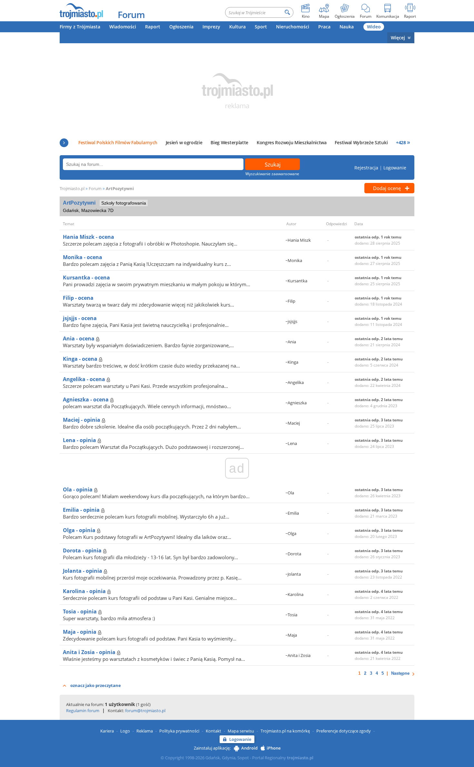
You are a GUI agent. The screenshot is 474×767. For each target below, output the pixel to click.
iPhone (274, 748)
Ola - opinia (78, 489)
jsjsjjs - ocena (80, 318)
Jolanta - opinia (83, 570)
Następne (400, 673)
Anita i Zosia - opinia (90, 652)
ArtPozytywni (120, 188)
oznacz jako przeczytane (95, 685)
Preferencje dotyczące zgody (343, 731)
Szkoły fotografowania (123, 203)
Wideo (374, 27)
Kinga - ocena (81, 358)
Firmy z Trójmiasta (80, 27)
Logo (125, 731)
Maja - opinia (80, 631)
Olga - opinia (80, 530)
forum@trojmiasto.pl (145, 710)
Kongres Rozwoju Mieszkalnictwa (292, 142)
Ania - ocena (79, 338)
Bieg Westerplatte (229, 142)
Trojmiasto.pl (72, 188)
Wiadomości (122, 27)
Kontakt (213, 731)
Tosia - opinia (80, 611)
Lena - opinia (80, 440)
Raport (152, 27)
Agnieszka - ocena (86, 399)
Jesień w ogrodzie (184, 142)
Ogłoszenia (181, 27)
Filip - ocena (78, 297)
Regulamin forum (82, 710)
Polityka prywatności (179, 731)
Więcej (398, 38)
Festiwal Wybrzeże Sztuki (361, 142)
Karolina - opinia (85, 591)
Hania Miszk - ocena (88, 236)
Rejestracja (366, 168)
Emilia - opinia (82, 509)
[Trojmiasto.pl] (81, 10)
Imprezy (211, 27)
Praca (324, 27)
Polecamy (64, 142)
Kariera (107, 731)
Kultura (237, 27)
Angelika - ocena (84, 379)
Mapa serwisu (241, 731)
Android (249, 748)
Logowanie (394, 168)
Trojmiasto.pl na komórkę (285, 731)
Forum (131, 14)
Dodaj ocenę (387, 188)
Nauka (347, 27)
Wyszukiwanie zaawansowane (272, 174)
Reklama (144, 731)
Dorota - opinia (83, 550)
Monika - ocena (82, 257)
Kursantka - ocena (86, 277)
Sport (261, 27)
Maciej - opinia (82, 419)
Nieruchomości (292, 27)
